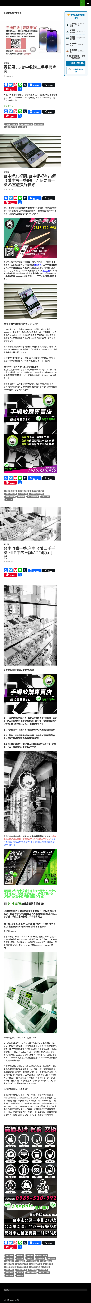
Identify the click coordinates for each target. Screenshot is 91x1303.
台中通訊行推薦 (31, 1272)
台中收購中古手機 (22, 1264)
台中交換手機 (40, 1258)
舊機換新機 (20, 1275)
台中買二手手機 (35, 1267)
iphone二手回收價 (11, 124)
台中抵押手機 (9, 1264)
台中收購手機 (24, 890)
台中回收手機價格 (33, 1261)
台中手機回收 (39, 124)
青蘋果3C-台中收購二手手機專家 (30, 69)
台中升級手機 (9, 1261)
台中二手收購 (23, 494)
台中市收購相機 (10, 496)
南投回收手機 (9, 1255)
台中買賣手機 (9, 1270)
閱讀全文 (8, 106)
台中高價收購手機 (33, 496)
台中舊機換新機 (10, 1267)
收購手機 (46, 270)
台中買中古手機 (22, 1267)
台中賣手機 (22, 127)
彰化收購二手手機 (44, 1272)
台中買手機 (46, 1267)
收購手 (37, 265)
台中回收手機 (21, 1261)
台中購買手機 (9, 1272)
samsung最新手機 (26, 124)
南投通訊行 (30, 1258)
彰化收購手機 (9, 1275)
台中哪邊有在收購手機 (36, 494)
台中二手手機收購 (38, 491)
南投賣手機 (20, 1258)
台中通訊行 (20, 1272)
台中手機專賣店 (46, 1261)
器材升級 (6, 63)
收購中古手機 (45, 496)
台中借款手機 (51, 1258)
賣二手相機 (9, 499)
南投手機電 (30, 1255)
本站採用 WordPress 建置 (12, 1300)
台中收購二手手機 (11, 127)
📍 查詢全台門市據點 (76, 63)
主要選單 (88, 3)
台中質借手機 (43, 1270)
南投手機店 (20, 1255)
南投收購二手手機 (41, 1255)
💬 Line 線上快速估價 (75, 70)
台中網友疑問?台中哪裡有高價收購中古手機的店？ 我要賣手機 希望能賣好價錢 (30, 180)
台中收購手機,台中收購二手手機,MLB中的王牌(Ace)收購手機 (29, 552)
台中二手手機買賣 (11, 494)
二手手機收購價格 (24, 491)
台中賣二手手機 (21, 1270)
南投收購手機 (9, 1258)
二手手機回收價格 (11, 491)
